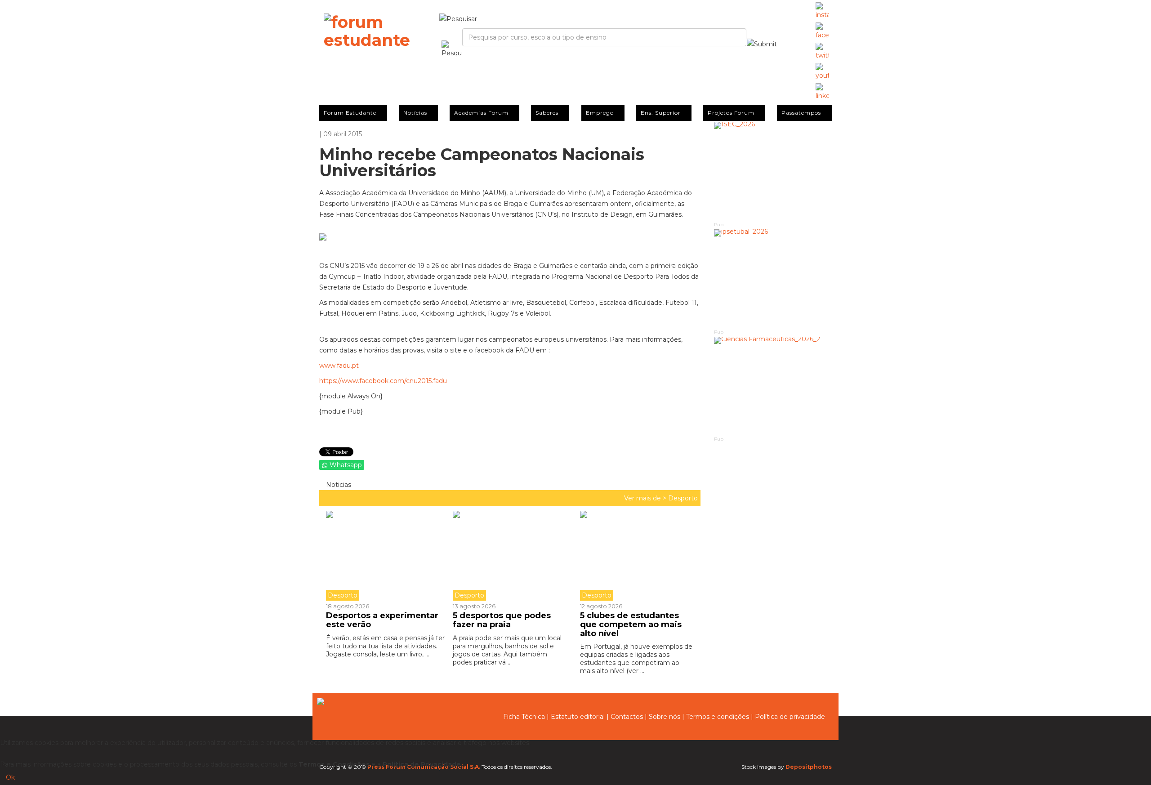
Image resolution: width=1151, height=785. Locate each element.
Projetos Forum (731, 112)
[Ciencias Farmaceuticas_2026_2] (773, 386)
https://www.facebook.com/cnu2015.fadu (383, 381)
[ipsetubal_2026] (773, 278)
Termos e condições (717, 717)
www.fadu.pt (339, 365)
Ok (10, 777)
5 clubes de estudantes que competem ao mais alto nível (631, 624)
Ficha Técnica (524, 717)
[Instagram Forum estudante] (822, 11)
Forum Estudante (350, 112)
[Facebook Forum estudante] (822, 31)
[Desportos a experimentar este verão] (386, 556)
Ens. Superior (661, 112)
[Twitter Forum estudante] (822, 52)
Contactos (627, 717)
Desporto (683, 498)
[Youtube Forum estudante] (822, 72)
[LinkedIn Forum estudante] (822, 92)
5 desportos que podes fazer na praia (502, 620)
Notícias (415, 112)
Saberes (546, 112)
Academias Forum (481, 112)
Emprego (600, 112)
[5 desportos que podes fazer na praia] (509, 556)
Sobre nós (664, 717)
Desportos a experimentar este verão (382, 620)
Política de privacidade (790, 717)
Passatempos (801, 112)
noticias (337, 485)
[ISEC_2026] (773, 171)
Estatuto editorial (578, 717)
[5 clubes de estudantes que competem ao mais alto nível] (636, 556)
